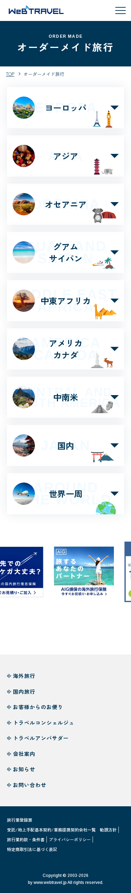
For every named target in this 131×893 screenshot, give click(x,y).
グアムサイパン (65, 252)
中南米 (65, 397)
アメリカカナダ (65, 349)
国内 (65, 445)
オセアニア (65, 204)
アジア (65, 156)
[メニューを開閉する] (120, 10)
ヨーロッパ (65, 107)
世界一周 (65, 493)
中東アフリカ (65, 300)
